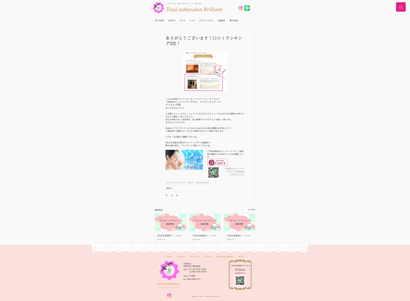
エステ (192, 20)
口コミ (190, 182)
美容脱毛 (221, 20)
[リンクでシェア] (177, 195)
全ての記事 (159, 20)
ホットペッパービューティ (176, 182)
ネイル (182, 20)
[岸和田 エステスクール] (247, 8)
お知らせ (171, 20)
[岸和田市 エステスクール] (240, 8)
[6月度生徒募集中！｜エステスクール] (239, 222)
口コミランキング (203, 182)
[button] (401, 7)
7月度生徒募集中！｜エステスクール (204, 237)
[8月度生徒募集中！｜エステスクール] (170, 222)
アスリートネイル (206, 20)
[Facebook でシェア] (166, 195)
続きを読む (234, 20)
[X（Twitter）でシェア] (172, 195)
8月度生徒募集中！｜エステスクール (169, 237)
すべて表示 (251, 209)
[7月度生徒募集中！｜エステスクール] (205, 222)
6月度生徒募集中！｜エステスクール (239, 237)
